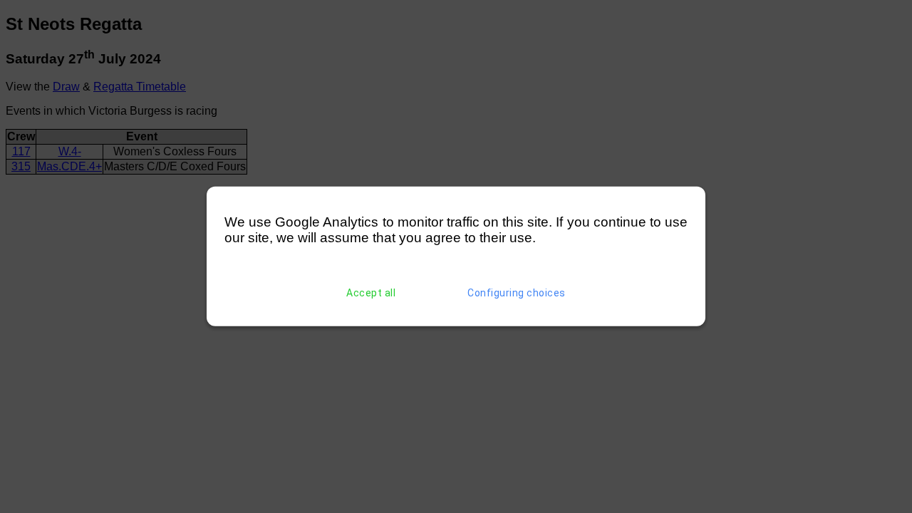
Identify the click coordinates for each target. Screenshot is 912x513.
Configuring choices (516, 293)
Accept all (370, 293)
